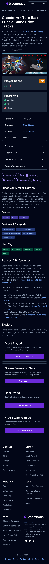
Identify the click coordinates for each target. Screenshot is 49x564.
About (30, 559)
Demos (6, 461)
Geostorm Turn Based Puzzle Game (30, 11)
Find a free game (23, 430)
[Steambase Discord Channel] (25, 541)
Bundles (6, 465)
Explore (6, 544)
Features (9, 146)
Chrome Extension (11, 521)
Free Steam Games (33, 498)
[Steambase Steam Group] (30, 541)
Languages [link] (9, 180)
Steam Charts (9, 470)
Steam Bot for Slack (12, 530)
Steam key (38, 31)
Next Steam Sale (10, 535)
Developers (8, 500)
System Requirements (15, 166)
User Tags (7, 495)
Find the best (23, 406)
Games (10, 11)
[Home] (3, 11)
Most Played (31, 456)
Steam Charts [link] (11, 175)
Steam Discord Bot (11, 526)
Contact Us (39, 559)
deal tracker (24, 31)
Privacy (8, 559)
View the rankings (23, 356)
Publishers (7, 505)
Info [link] (23, 175)
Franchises (7, 510)
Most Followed (32, 461)
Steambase (28, 522)
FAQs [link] (37, 180)
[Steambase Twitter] (33, 541)
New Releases (31, 465)
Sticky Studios (28, 125)
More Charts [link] (24, 180)
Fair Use (23, 559)
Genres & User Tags (14, 159)
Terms (15, 559)
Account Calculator (11, 540)
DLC (5, 456)
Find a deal (23, 381)
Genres (6, 486)
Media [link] (34, 175)
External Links (11, 153)
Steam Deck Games (34, 475)
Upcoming (30, 470)
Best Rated (30, 451)
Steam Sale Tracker (34, 486)
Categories (8, 491)
